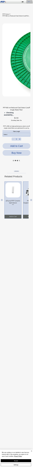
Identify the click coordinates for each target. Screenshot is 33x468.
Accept (16, 461)
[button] (22, 1)
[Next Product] (31, 200)
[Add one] (19, 139)
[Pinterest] (17, 160)
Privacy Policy (18, 456)
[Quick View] (13, 190)
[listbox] (29, 1)
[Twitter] (19, 160)
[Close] (30, 452)
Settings (16, 465)
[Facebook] (15, 160)
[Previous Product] (2, 200)
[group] (16, 200)
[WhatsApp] (13, 160)
